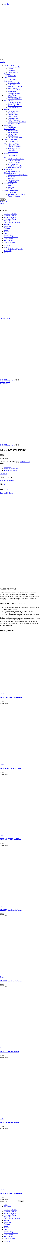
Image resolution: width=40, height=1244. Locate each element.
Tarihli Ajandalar (13, 72)
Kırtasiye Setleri (13, 115)
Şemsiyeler (11, 187)
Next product (4, 383)
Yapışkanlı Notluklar (14, 93)
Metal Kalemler (12, 116)
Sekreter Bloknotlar (14, 171)
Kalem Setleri (12, 113)
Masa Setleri (11, 150)
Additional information (11, 468)
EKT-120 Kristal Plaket (9, 1123)
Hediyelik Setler (13, 141)
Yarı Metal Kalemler (14, 123)
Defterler (10, 69)
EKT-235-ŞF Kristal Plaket (10, 981)
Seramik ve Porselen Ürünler (16, 194)
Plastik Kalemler (13, 118)
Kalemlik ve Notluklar (14, 146)
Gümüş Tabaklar (13, 134)
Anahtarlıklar (12, 76)
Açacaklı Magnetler (14, 83)
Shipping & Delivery (10, 470)
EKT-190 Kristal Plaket (7, 380)
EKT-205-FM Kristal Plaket (11, 1193)
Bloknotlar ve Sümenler (15, 102)
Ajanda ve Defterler (10, 65)
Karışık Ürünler (12, 88)
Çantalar (6, 77)
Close (1, 693)
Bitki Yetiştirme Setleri (14, 97)
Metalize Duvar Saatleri (15, 166)
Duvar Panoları (12, 155)
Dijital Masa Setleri (14, 145)
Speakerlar (11, 178)
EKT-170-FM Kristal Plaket (11, 697)
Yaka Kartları (12, 92)
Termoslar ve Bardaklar (11, 191)
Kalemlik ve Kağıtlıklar (15, 86)
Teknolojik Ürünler (10, 173)
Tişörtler (10, 189)
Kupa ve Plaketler (9, 129)
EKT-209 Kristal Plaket (7, 445)
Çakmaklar (11, 84)
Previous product (5, 318)
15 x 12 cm (7, 489)
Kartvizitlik (7, 125)
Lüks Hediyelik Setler (10, 139)
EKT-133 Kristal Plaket (9, 1052)
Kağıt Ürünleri (8, 100)
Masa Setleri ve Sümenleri (12, 143)
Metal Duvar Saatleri (14, 164)
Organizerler (11, 70)
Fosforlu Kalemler (13, 111)
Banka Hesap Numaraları (15, 249)
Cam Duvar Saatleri (14, 160)
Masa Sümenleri (13, 152)
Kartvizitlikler (12, 127)
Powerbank (11, 176)
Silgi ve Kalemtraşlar (14, 120)
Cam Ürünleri (12, 192)
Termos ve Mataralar (14, 196)
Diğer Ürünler (8, 81)
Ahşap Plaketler (12, 130)
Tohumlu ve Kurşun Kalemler (17, 122)
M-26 (5, 484)
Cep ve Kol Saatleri (14, 162)
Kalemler (7, 109)
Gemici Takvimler (13, 104)
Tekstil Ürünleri (8, 183)
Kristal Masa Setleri (14, 148)
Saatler (6, 157)
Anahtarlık (7, 74)
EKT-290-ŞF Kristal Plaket (10, 910)
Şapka (10, 185)
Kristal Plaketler (13, 136)
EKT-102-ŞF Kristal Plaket (10, 768)
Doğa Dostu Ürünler (10, 95)
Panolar (6, 153)
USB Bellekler (12, 182)
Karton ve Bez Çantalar (15, 106)
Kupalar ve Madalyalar (15, 137)
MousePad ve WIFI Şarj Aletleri (17, 175)
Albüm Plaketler (13, 132)
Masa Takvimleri (13, 107)
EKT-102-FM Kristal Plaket (11, 839)
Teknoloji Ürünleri (13, 180)
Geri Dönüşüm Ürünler (15, 99)
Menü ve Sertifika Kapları (16, 90)
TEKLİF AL (4, 201)
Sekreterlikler (8, 169)
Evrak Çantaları (12, 79)
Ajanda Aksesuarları (14, 67)
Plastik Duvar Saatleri (14, 168)
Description (7, 467)
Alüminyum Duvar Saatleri (16, 159)
